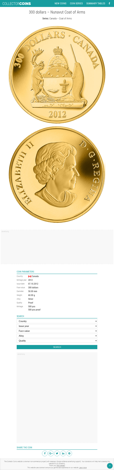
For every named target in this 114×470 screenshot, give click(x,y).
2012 (30, 280)
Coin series (76, 3)
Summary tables (95, 3)
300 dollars (33, 287)
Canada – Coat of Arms (60, 18)
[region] (57, 248)
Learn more (83, 468)
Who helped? (61, 466)
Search (57, 347)
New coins (60, 3)
